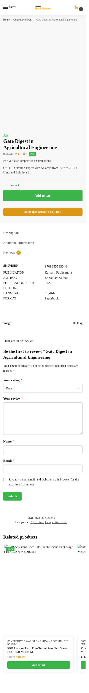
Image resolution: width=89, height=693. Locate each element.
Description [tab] (11, 233)
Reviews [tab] (11, 252)
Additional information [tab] (18, 242)
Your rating (12, 380)
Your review (13, 398)
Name (8, 441)
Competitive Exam (22, 19)
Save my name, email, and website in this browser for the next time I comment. (43, 482)
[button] (78, 8)
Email (8, 460)
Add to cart (43, 195)
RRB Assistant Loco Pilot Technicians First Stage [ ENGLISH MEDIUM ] (37, 650)
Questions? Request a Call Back (43, 211)
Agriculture (37, 522)
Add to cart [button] (38, 664)
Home (6, 19)
